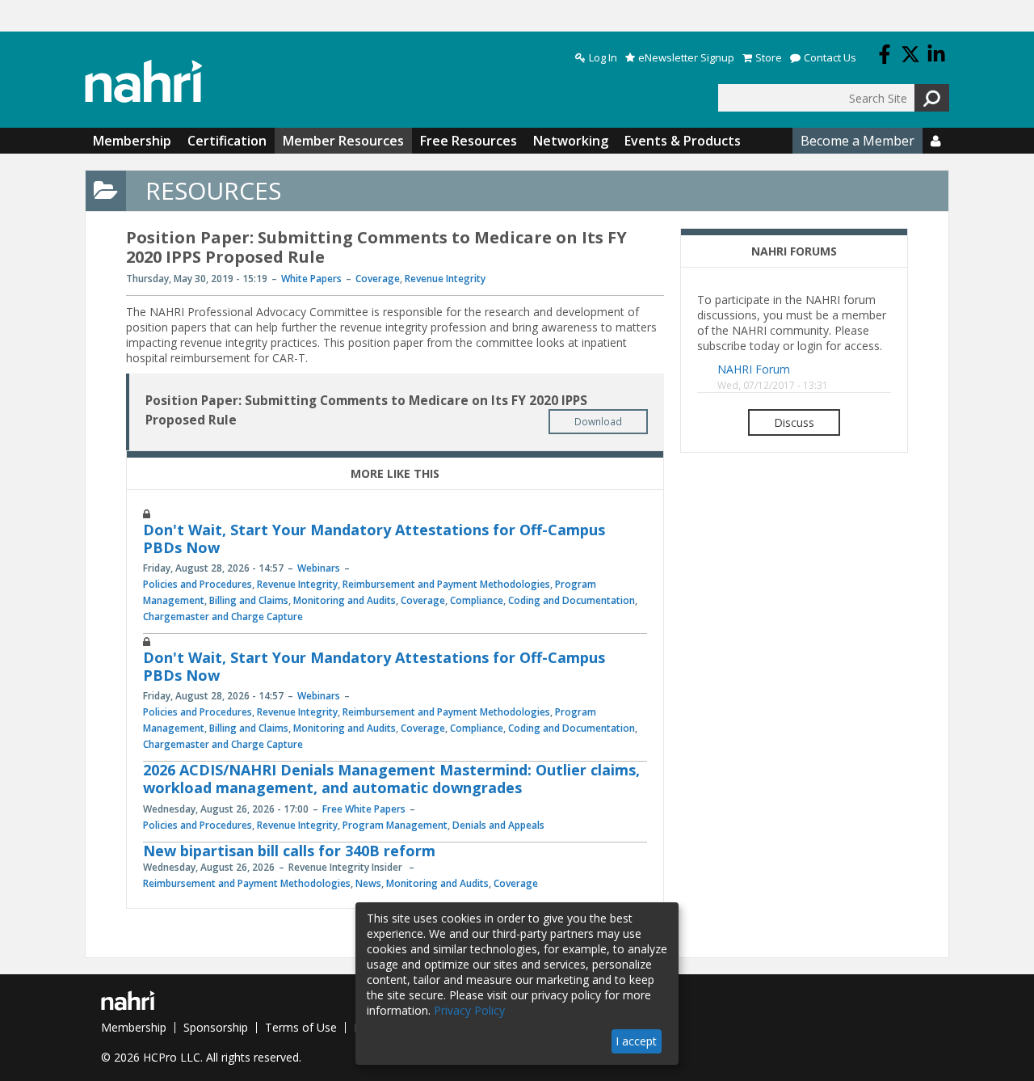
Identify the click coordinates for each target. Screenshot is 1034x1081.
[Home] (144, 81)
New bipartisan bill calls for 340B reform (289, 850)
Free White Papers (364, 809)
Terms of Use (301, 1027)
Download (598, 422)
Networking (570, 141)
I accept (636, 1041)
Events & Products (682, 141)
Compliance (476, 600)
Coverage (377, 278)
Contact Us (830, 58)
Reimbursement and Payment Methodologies (446, 584)
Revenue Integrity (445, 278)
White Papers (311, 278)
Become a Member (857, 141)
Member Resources (343, 141)
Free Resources (468, 141)
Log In (603, 58)
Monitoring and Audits (344, 600)
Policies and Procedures (197, 584)
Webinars (318, 568)
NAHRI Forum (753, 369)
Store (768, 58)
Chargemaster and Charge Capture (223, 616)
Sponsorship (215, 1027)
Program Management (395, 825)
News (368, 883)
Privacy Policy (469, 1010)
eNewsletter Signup (686, 58)
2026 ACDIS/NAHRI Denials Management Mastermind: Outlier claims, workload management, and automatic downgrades (391, 778)
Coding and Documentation (571, 600)
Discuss (794, 422)
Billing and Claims (248, 600)
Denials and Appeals (498, 825)
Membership (132, 141)
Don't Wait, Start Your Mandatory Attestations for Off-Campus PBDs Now (374, 538)
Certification (227, 141)
